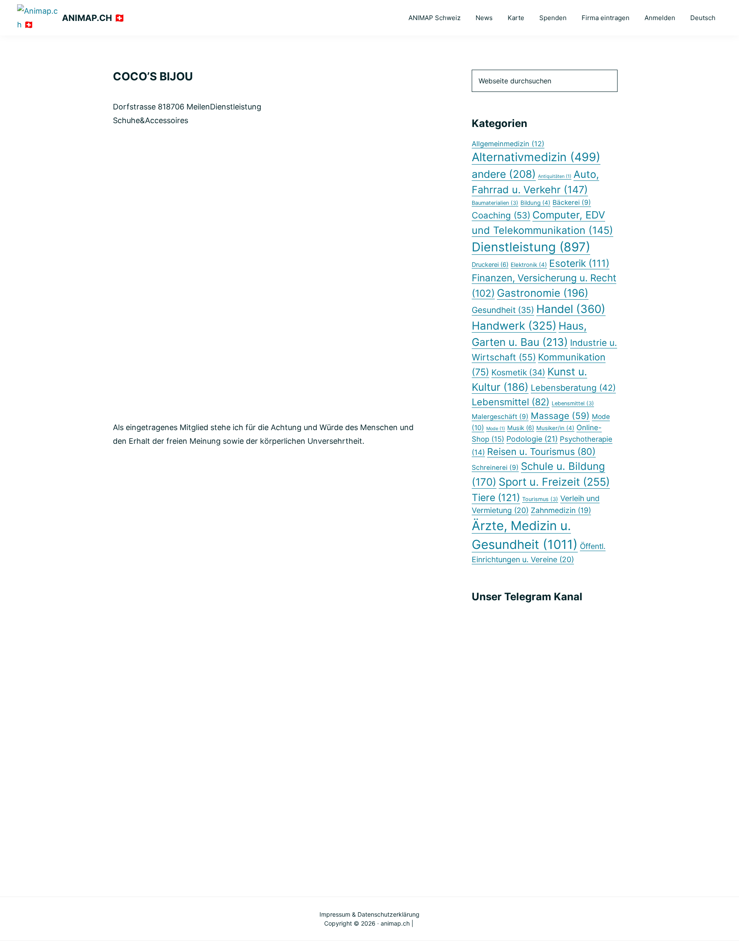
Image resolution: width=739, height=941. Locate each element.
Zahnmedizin (561, 510)
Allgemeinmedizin (508, 143)
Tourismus (540, 499)
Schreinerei (495, 467)
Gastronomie (542, 292)
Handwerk (514, 325)
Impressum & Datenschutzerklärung (369, 914)
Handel (571, 309)
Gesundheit (503, 310)
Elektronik (529, 264)
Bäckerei (572, 202)
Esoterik (579, 263)
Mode (495, 428)
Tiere (496, 498)
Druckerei (490, 264)
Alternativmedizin (536, 157)
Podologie (532, 438)
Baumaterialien (495, 203)
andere (504, 174)
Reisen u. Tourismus (541, 451)
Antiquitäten (554, 176)
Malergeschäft (500, 417)
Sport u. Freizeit (554, 481)
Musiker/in (555, 428)
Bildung (535, 202)
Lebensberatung (573, 388)
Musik (520, 427)
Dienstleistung (531, 246)
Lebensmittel (511, 401)
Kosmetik (518, 372)
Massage (560, 415)
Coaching (501, 215)
